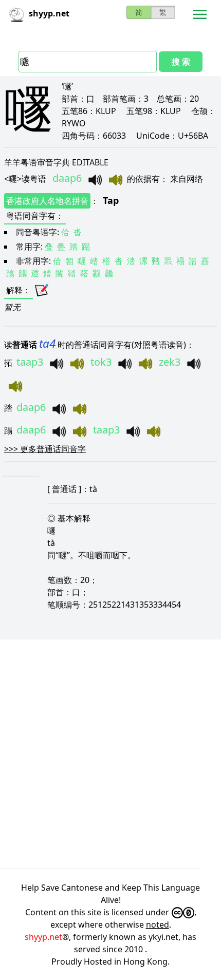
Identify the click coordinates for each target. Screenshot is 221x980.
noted (157, 924)
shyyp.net (43, 937)
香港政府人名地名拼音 (47, 200)
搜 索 (181, 61)
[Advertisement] (110, 754)
